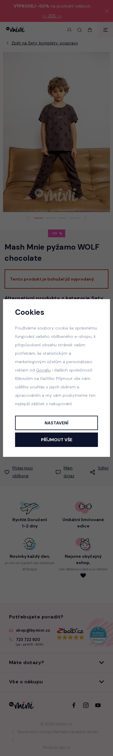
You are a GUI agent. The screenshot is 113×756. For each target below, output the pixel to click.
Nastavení (56, 423)
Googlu (43, 370)
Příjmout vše (56, 439)
